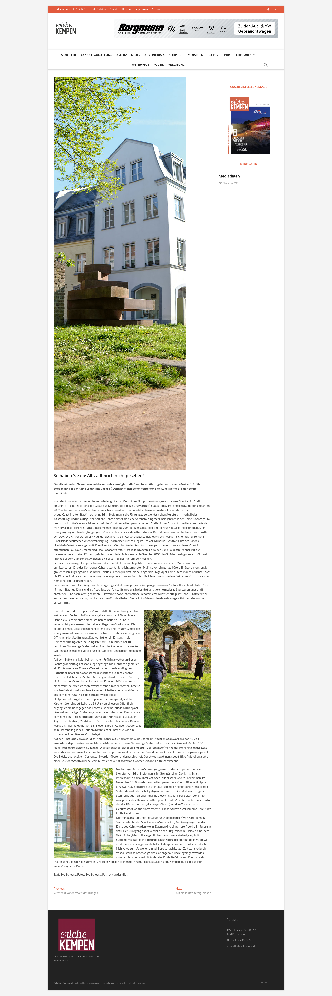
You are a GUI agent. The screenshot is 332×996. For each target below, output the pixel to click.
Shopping (176, 55)
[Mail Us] (88, 9)
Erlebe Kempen (63, 983)
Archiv (121, 55)
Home (264, 982)
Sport (227, 55)
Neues (135, 55)
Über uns (127, 9)
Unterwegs (140, 64)
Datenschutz (158, 9)
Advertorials (154, 55)
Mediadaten (99, 9)
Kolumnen (244, 55)
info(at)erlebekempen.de (241, 945)
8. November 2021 (229, 183)
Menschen (195, 55)
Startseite (69, 55)
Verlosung (176, 64)
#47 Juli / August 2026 (96, 55)
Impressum (141, 9)
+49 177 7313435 (240, 940)
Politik (159, 64)
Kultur (213, 55)
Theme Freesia (94, 983)
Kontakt (113, 9)
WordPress (108, 983)
